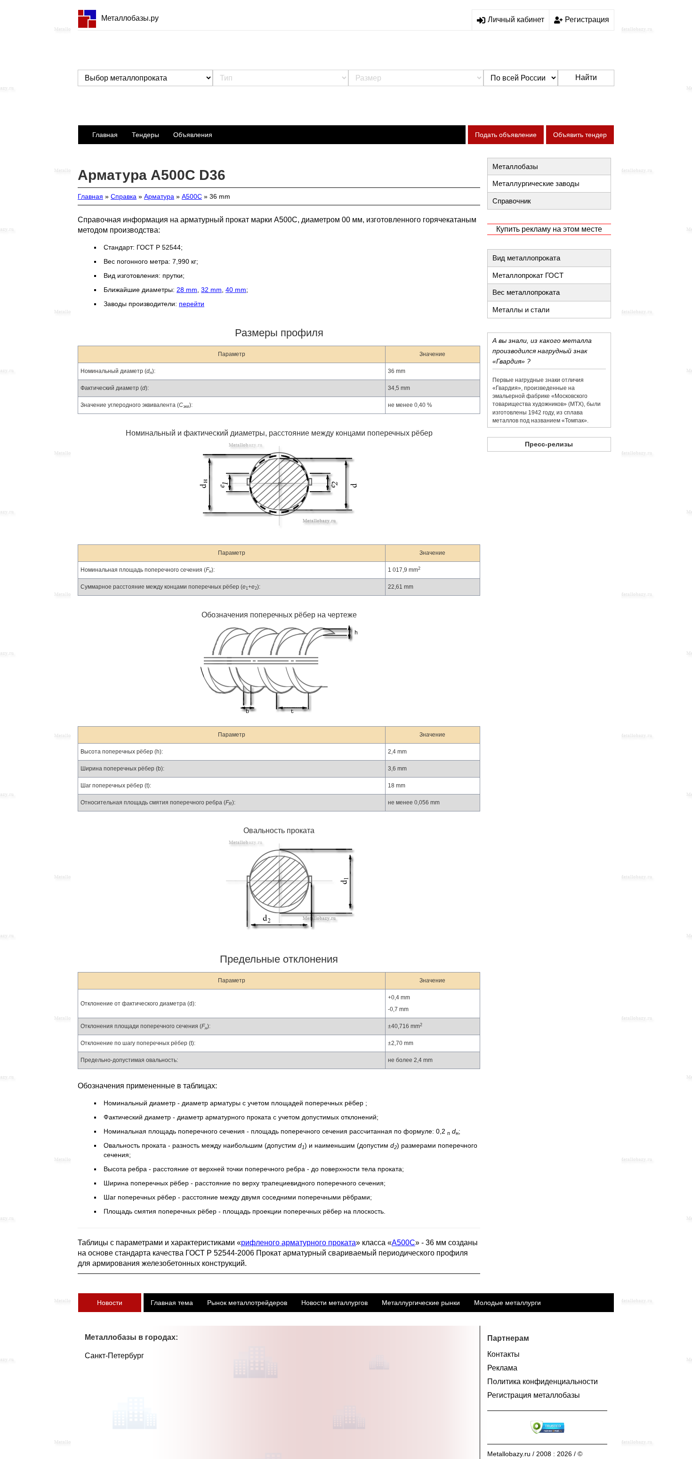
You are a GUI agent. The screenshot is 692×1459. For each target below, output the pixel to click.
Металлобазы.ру (130, 18)
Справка (124, 196)
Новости (109, 1302)
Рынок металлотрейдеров (247, 1302)
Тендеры (145, 134)
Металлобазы (515, 166)
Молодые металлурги (507, 1302)
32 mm (211, 289)
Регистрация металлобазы (533, 1395)
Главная (105, 134)
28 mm (187, 289)
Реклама (502, 1368)
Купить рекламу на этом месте (549, 229)
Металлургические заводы (535, 183)
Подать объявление (506, 134)
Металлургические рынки (421, 1302)
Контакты (503, 1354)
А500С (192, 196)
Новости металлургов (334, 1302)
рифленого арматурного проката (298, 1243)
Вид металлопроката (526, 258)
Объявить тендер (580, 134)
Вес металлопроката (526, 292)
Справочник (511, 201)
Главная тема (172, 1302)
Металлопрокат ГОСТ (527, 275)
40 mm (235, 289)
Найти (586, 77)
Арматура (159, 196)
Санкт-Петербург (114, 1356)
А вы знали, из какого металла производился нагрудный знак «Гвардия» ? (542, 351)
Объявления (192, 134)
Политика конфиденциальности (542, 1382)
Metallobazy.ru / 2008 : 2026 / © (534, 1454)
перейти (191, 304)
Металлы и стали (520, 310)
